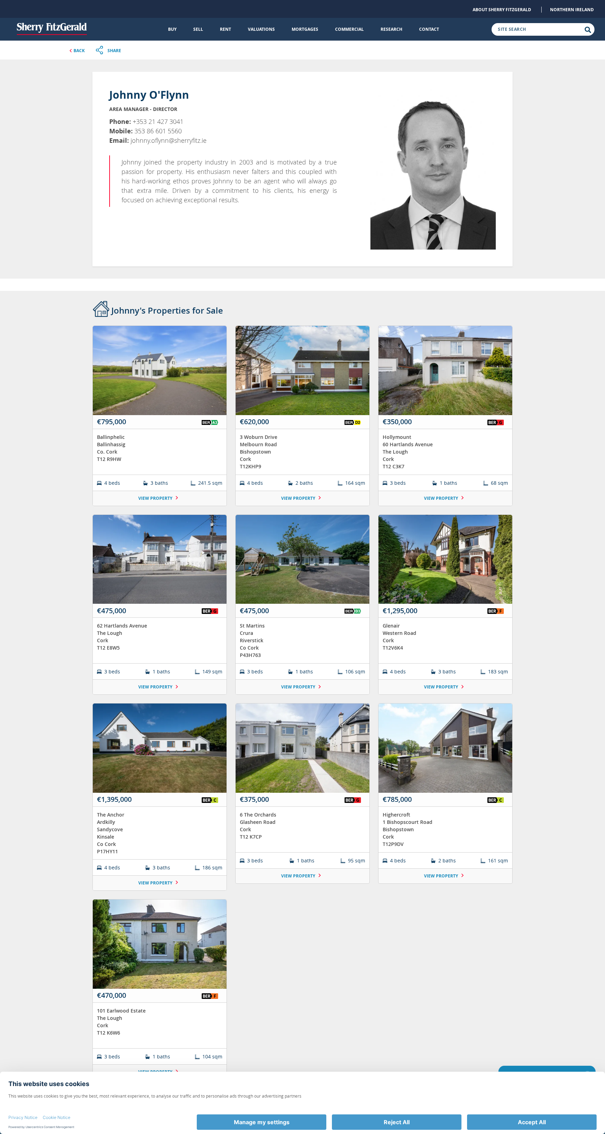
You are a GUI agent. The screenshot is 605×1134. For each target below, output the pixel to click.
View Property (155, 498)
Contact (429, 29)
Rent (225, 29)
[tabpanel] (302, 707)
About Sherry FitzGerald (502, 10)
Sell (198, 29)
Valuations (261, 29)
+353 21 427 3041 (158, 121)
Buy (172, 29)
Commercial (349, 29)
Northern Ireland (572, 10)
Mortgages (305, 29)
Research (391, 29)
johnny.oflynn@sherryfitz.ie (169, 140)
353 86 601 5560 (158, 131)
